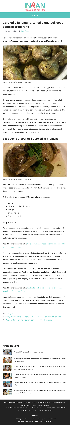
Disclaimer (48, 421)
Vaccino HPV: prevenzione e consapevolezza (28, 352)
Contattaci (48, 410)
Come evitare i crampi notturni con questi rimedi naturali (28, 320)
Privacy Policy (38, 421)
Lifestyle (9, 314)
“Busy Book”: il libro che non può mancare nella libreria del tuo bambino (34, 317)
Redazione (29, 421)
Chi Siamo (21, 421)
